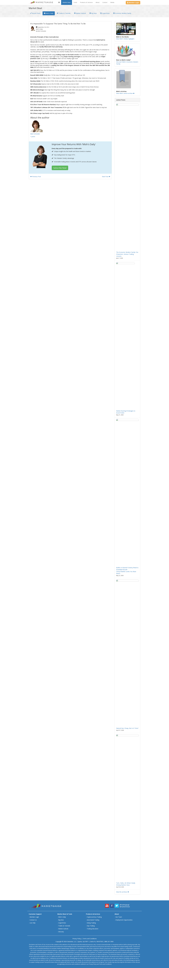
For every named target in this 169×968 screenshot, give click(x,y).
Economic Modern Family (123, 13)
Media (112, 2)
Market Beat (67, 2)
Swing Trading (91, 923)
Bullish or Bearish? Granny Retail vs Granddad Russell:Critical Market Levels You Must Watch (127, 570)
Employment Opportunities (124, 920)
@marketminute (125, 907)
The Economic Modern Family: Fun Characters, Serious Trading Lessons (127, 254)
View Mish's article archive (124, 93)
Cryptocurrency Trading (94, 917)
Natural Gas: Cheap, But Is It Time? (127, 728)
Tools (75, 2)
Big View (94, 13)
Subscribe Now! (60, 168)
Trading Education (92, 929)
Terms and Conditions (90, 939)
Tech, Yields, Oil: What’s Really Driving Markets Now (125, 884)
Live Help (32, 923)
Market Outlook (81, 13)
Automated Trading (93, 920)
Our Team (119, 917)
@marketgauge (124, 905)
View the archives (122, 892)
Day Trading (91, 926)
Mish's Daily (49, 13)
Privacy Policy (76, 939)
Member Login (34, 917)
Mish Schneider (35, 134)
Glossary (61, 932)
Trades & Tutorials (64, 13)
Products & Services (86, 2)
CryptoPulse (106, 13)
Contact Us (33, 920)
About (97, 2)
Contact (104, 2)
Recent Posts (36, 13)
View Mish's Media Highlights (125, 39)
